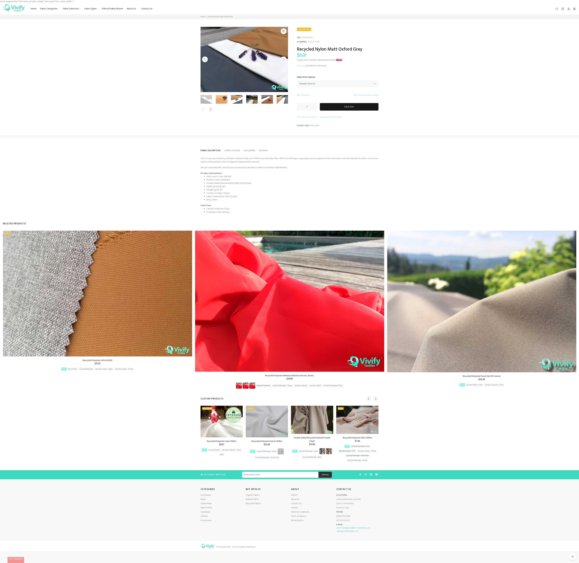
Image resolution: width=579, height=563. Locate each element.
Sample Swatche (300, 385)
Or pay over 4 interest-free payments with (316, 60)
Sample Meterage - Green (282, 385)
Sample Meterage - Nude (308, 451)
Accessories (206, 520)
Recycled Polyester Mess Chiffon (357, 438)
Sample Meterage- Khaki (333, 385)
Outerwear (205, 512)
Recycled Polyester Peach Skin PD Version (482, 376)
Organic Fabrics (253, 495)
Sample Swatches (263, 385)
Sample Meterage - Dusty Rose (267, 457)
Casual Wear (206, 503)
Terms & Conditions (300, 512)
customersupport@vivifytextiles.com (353, 528)
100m (222, 454)
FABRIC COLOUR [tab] (232, 150)
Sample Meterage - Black (312, 457)
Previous (205, 59)
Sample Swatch (315, 385)
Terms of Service (298, 516)
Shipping (301, 65)
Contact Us (296, 503)
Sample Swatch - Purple (124, 369)
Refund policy (297, 520)
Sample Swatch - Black (104, 369)
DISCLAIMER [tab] (249, 150)
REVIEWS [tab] (263, 150)
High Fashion (206, 508)
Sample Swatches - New (231, 450)
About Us (295, 499)
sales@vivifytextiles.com (347, 531)
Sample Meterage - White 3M (357, 455)
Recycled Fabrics (253, 503)
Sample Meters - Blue (474, 384)
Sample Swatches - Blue (494, 384)
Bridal (203, 499)
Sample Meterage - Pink (360, 446)
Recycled (315, 125)
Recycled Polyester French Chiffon (267, 441)
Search (294, 495)
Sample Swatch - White (367, 451)
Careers (294, 508)
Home (203, 16)
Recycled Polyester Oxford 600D (97, 360)
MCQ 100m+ (72, 369)
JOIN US (325, 475)
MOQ (204, 450)
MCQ (64, 369)
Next (283, 59)
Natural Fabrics (252, 499)
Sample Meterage (86, 369)
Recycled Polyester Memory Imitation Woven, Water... (289, 375)
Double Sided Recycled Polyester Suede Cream (312, 439)
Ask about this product (368, 95)
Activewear (206, 495)
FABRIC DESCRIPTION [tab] (210, 150)
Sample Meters (214, 450)
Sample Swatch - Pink (347, 451)
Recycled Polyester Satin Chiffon (221, 441)
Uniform (204, 516)
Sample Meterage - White (266, 451)
